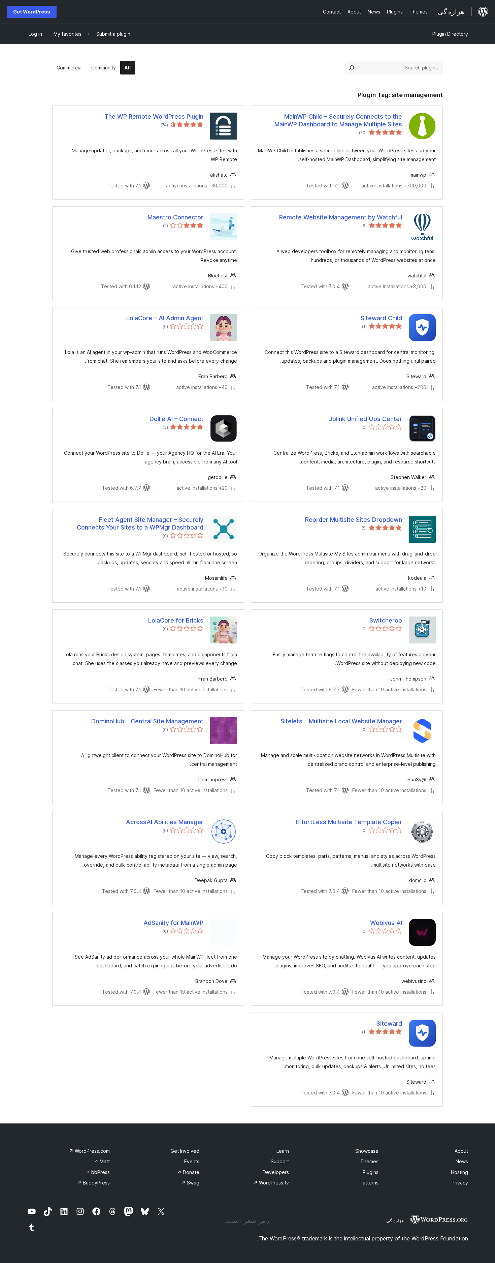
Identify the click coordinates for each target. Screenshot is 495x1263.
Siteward (389, 1023)
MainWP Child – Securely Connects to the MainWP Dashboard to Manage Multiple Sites (338, 120)
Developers (276, 1172)
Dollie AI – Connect (176, 418)
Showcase (366, 1151)
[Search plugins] (351, 67)
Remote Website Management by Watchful (340, 217)
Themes (369, 1161)
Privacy (460, 1182)
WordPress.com (89, 1151)
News (462, 1161)
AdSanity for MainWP (173, 922)
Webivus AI (386, 922)
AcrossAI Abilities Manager (164, 821)
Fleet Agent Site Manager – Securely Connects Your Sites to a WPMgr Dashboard (140, 523)
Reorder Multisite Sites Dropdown (353, 519)
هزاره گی (395, 1220)
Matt (102, 1161)
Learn (282, 1151)
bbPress (98, 1172)
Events (191, 1161)
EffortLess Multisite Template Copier (349, 821)
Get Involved (184, 1151)
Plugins (370, 1172)
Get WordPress (31, 11)
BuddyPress (93, 1182)
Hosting (459, 1172)
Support (280, 1161)
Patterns (369, 1182)
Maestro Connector (175, 217)
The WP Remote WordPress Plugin (153, 116)
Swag (190, 1182)
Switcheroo (385, 620)
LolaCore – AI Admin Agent (164, 318)
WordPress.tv (271, 1182)
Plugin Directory (450, 34)
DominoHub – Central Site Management (147, 721)
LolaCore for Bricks (175, 620)
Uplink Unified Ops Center (365, 418)
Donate (188, 1172)
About (461, 1151)
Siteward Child (381, 318)
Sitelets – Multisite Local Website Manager (341, 721)
